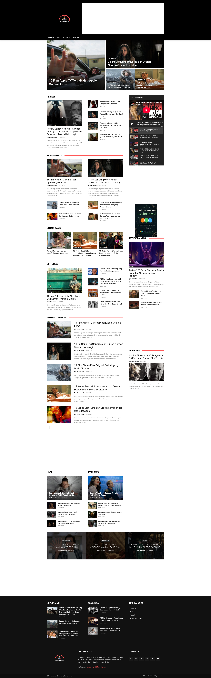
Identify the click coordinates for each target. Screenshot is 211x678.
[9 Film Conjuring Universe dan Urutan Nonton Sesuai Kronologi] (135, 54)
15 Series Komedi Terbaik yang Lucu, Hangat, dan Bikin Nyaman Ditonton (111, 253)
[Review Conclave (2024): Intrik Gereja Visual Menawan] (93, 104)
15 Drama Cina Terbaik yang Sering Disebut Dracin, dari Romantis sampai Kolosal (69, 634)
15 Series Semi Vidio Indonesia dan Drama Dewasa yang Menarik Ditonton (111, 205)
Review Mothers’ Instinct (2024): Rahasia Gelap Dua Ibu (58, 252)
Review (51, 96)
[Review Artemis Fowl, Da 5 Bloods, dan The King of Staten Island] (144, 545)
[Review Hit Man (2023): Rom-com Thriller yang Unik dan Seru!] (134, 294)
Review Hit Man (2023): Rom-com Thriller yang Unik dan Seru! (151, 293)
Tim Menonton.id (52, 137)
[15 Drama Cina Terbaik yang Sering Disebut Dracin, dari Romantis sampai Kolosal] (52, 634)
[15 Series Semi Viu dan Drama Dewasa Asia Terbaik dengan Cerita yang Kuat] (93, 216)
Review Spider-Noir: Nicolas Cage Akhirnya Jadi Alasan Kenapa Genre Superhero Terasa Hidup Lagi (64, 131)
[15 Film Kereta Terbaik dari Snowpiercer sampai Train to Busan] (93, 293)
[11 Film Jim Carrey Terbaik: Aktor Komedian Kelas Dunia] (66, 545)
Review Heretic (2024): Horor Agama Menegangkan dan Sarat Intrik (111, 114)
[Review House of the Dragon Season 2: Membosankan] (52, 624)
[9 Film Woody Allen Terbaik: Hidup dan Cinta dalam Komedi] (93, 304)
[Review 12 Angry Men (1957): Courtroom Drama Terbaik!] (93, 610)
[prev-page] (48, 427)
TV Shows (93, 472)
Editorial (52, 77)
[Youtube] (158, 659)
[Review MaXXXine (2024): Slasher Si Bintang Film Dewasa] (51, 505)
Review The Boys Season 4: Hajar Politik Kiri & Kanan (104, 494)
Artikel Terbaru (56, 317)
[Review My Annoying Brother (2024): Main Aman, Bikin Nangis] (93, 137)
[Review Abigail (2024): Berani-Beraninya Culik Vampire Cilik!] (64, 488)
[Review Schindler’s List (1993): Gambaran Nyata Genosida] (51, 514)
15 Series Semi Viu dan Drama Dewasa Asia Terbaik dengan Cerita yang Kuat (110, 216)
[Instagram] (136, 659)
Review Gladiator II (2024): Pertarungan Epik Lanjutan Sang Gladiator (111, 125)
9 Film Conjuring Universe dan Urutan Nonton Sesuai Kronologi (104, 181)
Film (49, 472)
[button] (161, 37)
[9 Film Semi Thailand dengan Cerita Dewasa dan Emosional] (105, 545)
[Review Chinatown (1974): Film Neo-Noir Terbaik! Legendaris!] (51, 523)
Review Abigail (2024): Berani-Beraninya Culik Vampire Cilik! (62, 494)
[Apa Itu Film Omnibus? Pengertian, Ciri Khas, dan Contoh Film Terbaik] (146, 372)
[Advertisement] (123, 18)
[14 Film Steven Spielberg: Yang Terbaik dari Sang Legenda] (93, 271)
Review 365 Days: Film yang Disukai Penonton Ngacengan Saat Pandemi (146, 273)
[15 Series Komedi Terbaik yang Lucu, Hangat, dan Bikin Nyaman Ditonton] (111, 240)
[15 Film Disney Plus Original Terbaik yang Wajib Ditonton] (120, 79)
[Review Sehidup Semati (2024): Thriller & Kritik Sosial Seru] (134, 305)
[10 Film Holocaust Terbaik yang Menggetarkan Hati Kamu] (93, 621)
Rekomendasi (112, 58)
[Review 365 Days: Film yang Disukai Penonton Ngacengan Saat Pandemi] (146, 254)
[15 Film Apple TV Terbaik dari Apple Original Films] (76, 65)
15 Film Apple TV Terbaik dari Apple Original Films (61, 181)
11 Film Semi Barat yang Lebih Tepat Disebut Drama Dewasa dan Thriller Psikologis (110, 281)
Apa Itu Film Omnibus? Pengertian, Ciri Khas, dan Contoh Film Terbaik (146, 356)
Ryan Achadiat (51, 302)
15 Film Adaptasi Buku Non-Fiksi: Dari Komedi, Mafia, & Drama (63, 297)
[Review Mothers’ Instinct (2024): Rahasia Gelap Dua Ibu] (59, 240)
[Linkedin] (141, 659)
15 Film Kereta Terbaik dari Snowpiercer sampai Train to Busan (110, 293)
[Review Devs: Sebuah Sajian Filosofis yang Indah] (92, 514)
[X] (152, 659)
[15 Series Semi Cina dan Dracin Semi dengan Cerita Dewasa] (52, 216)
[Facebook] (131, 659)
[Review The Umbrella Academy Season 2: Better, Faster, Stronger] (92, 505)
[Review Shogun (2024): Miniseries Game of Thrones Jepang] (92, 523)
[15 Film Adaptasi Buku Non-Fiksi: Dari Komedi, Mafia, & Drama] (64, 280)
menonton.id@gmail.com (96, 667)
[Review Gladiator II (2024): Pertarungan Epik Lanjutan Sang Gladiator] (93, 126)
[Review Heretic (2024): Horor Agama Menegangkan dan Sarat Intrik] (93, 114)
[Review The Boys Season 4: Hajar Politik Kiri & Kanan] (105, 488)
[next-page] (51, 427)
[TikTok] (147, 659)
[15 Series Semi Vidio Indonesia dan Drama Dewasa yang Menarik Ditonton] (149, 79)
